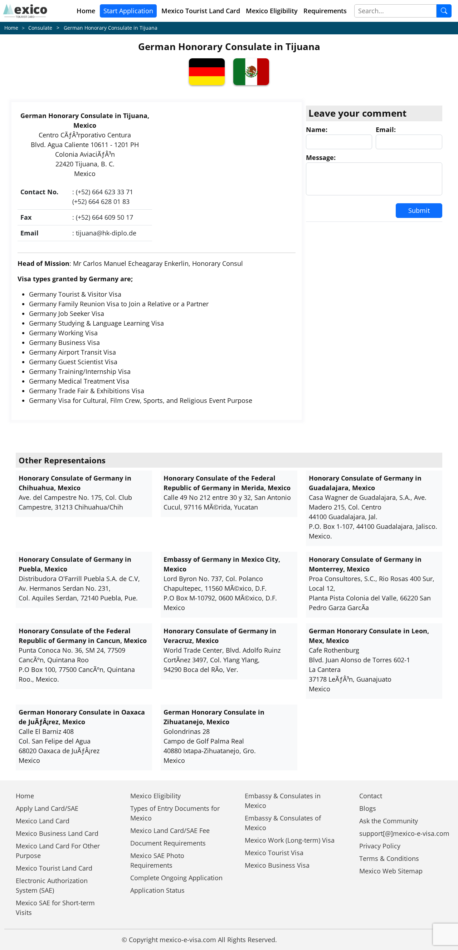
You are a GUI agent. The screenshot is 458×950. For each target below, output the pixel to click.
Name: (316, 129)
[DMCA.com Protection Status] (307, 939)
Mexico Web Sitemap (391, 871)
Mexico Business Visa (277, 865)
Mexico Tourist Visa (274, 852)
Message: (321, 157)
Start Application (128, 10)
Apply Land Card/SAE (47, 808)
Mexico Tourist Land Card (54, 868)
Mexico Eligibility (272, 10)
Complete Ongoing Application (176, 877)
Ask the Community (388, 821)
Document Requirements (168, 843)
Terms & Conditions (389, 858)
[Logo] (25, 11)
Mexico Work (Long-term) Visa (290, 840)
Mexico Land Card (42, 821)
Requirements (325, 10)
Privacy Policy (379, 846)
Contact (370, 795)
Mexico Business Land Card (57, 833)
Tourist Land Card (200, 10)
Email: (386, 129)
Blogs (367, 808)
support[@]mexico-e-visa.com (404, 833)
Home (86, 10)
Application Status (157, 890)
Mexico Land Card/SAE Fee (170, 830)
